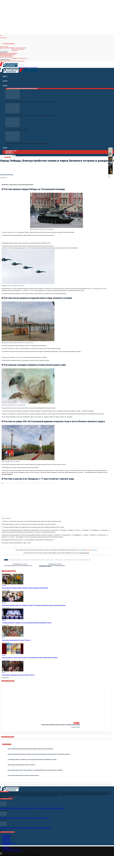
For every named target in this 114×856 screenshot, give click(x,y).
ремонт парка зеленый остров (69, 559)
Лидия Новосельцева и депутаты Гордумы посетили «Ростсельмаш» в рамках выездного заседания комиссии (34, 605)
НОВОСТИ (5, 76)
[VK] (2, 181)
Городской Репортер (6, 174)
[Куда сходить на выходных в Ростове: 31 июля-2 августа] (12, 671)
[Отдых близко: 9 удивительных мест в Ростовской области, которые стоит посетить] (3, 815)
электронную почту (84, 553)
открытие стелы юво (50, 559)
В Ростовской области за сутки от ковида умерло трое (18, 565)
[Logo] (9, 72)
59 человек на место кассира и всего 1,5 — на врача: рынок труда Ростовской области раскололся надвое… (30, 115)
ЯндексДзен (89, 550)
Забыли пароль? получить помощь (8, 53)
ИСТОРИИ (5, 85)
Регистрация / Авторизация (8, 43)
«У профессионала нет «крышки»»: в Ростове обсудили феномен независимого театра (26, 622)
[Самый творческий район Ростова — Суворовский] (12, 126)
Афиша (3, 637)
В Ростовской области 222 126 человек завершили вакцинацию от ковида (52, 566)
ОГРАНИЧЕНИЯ (6, 848)
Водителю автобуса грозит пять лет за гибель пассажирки (60, 724)
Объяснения (29, 88)
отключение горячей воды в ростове (37, 559)
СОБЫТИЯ (5, 81)
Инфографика (22, 88)
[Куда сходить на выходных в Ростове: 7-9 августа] (12, 636)
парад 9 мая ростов (58, 559)
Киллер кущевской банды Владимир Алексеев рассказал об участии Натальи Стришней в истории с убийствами (32, 808)
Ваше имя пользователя (18, 49)
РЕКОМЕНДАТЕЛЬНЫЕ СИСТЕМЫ (11, 849)
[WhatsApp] (12, 181)
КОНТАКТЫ (5, 847)
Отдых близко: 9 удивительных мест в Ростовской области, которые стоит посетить (24, 818)
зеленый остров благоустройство (15, 559)
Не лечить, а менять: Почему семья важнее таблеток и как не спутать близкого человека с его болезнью (30, 101)
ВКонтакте (78, 550)
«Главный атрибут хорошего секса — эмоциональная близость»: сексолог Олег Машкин (25, 828)
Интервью (15, 88)
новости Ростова (26, 559)
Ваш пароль (15, 50)
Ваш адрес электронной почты (19, 58)
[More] (21, 181)
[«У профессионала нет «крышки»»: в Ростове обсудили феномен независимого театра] (12, 618)
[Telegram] (7, 181)
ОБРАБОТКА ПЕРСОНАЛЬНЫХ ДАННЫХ (13, 850)
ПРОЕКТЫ (5, 147)
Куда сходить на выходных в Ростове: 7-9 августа (16, 640)
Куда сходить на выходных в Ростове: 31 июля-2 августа (18, 675)
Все (6, 88)
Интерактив (10, 88)
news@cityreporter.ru (12, 797)
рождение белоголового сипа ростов (83, 559)
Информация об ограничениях (7, 54)
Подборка (34, 88)
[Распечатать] (16, 181)
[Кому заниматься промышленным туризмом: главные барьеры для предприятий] (12, 584)
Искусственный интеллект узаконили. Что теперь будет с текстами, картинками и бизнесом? (27, 143)
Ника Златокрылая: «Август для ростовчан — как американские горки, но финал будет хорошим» (30, 657)
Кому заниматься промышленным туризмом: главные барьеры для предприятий (25, 588)
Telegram (95, 550)
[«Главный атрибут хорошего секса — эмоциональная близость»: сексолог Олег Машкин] (3, 825)
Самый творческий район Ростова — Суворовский (17, 129)
